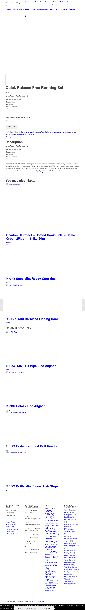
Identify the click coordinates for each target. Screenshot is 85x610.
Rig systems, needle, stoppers (31, 132)
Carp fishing (49, 513)
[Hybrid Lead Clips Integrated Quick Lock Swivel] (83, 305)
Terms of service (11, 524)
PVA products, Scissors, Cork (52, 554)
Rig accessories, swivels (51, 562)
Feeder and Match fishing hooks (52, 525)
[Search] (77, 10)
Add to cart (11, 127)
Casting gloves (69, 550)
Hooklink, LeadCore (51, 540)
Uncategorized (50, 590)
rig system (12, 134)
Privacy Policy (10, 522)
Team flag (67, 581)
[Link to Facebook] (74, 1)
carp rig (64, 132)
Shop (41, 2)
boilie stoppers (56, 132)
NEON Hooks (49, 550)
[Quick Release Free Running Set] (11, 69)
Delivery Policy (10, 534)
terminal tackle (29, 134)
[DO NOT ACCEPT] (54, 608)
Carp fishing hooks (70, 557)
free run (69, 132)
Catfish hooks (68, 560)
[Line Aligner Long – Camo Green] (1, 305)
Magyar (69, 2)
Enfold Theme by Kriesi (38, 601)
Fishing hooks (51, 529)
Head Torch (50, 536)
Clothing (67, 574)
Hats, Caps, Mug (52, 533)
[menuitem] (31, 1)
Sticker (52, 580)
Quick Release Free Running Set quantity (18, 117)
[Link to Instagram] (77, 1)
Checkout (62, 2)
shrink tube (20, 134)
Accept (18, 608)
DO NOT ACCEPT (31, 608)
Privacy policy (46, 608)
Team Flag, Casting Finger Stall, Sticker (51, 585)
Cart (56, 2)
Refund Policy (10, 531)
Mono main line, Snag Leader (52, 546)
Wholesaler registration (31, 2)
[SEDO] (17, 10)
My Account (48, 2)
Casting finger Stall (70, 572)
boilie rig (48, 132)
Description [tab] (10, 137)
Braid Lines (67, 512)
